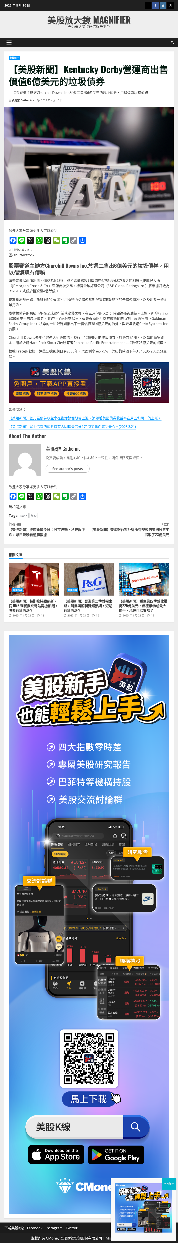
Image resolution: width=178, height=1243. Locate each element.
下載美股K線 (14, 1228)
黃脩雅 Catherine (23, 100)
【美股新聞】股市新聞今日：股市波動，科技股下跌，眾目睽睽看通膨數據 (47, 529)
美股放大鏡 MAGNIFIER (89, 19)
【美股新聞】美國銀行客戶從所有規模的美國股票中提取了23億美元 (129, 529)
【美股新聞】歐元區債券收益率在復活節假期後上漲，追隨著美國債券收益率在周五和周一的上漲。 (85, 418)
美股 (33, 516)
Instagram (54, 1228)
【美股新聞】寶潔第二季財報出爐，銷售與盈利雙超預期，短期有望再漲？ (89, 579)
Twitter (71, 1228)
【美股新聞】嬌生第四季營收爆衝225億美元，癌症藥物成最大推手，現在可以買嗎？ (144, 579)
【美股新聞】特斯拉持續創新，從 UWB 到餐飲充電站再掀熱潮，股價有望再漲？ (34, 579)
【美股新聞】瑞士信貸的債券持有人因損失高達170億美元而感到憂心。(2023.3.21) (72, 426)
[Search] (172, 42)
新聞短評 (14, 57)
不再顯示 (169, 1184)
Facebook (35, 1228)
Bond (23, 516)
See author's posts (67, 468)
